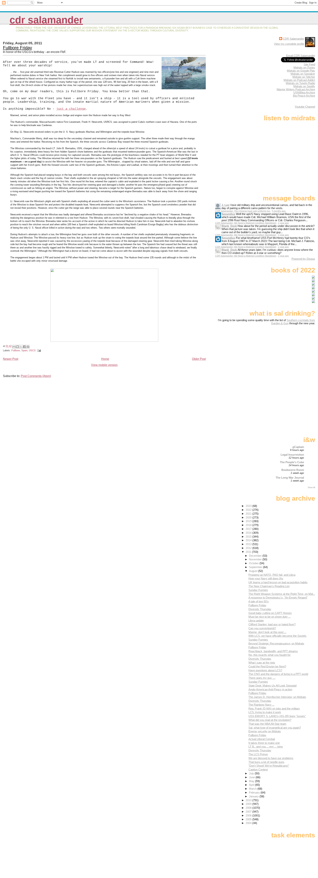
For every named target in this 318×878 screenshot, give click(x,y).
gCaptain (298, 446)
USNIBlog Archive (304, 92)
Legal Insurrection (292, 454)
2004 (249, 823)
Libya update (256, 620)
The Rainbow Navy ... (261, 704)
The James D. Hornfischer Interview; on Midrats (277, 697)
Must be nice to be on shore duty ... (269, 616)
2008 (249, 807)
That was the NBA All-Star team (267, 723)
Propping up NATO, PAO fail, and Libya (271, 574)
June (252, 777)
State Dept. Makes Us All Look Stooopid (272, 685)
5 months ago (279, 211)
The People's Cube (292, 462)
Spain (24, 350)
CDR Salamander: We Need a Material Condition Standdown (245, 223)
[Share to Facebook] (24, 347)
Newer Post (10, 358)
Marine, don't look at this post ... (267, 632)
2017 (249, 528)
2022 (249, 509)
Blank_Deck (229, 225)
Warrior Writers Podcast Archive (296, 89)
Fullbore (15, 350)
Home (105, 358)
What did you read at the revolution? (269, 719)
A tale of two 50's (258, 601)
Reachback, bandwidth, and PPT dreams (273, 651)
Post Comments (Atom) (36, 376)
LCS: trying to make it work (264, 712)
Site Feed (309, 64)
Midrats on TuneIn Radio (300, 83)
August (253, 570)
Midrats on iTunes (304, 67)
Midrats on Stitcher (303, 76)
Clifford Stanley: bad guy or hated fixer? (272, 624)
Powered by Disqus (303, 258)
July (252, 773)
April (252, 784)
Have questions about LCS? (265, 670)
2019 (249, 521)
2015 (249, 536)
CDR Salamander (46, 20)
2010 (249, 800)
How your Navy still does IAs (265, 578)
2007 (249, 811)
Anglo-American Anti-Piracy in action (270, 689)
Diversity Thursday (259, 609)
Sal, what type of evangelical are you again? (274, 727)
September (256, 567)
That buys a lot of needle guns (266, 762)
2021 (249, 513)
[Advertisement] (292, 354)
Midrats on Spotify (304, 86)
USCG (32, 350)
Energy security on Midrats (264, 731)
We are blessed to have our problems (270, 758)
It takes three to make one (264, 742)
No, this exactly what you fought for (269, 654)
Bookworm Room (292, 469)
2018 (249, 525)
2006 (249, 815)
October (254, 563)
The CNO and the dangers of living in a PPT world (278, 674)
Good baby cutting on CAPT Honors (270, 613)
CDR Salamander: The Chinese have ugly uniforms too (242, 211)
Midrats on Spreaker (303, 73)
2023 (249, 505)
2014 (249, 540)
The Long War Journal (290, 477)
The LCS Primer (258, 754)
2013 (249, 544)
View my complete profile (289, 43)
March (253, 788)
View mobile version (104, 365)
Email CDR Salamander (300, 55)
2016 (249, 532)
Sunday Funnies (258, 590)
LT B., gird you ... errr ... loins (265, 746)
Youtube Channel (305, 106)
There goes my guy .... (261, 677)
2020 (249, 517)
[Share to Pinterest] (28, 347)
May (252, 781)
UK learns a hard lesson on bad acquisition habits (278, 582)
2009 (249, 803)
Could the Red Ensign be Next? (267, 666)
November (255, 559)
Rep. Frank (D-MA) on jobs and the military (274, 708)
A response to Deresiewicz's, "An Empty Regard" (278, 597)
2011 (249, 551)
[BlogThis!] (17, 347)
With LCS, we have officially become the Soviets (277, 635)
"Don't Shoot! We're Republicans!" (268, 765)
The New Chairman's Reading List (268, 586)
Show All (311, 487)
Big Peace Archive (304, 95)
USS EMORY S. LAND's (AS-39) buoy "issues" (277, 716)
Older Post (199, 358)
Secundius (228, 214)
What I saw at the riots (261, 662)
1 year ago (283, 223)
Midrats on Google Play (301, 70)
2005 (249, 819)
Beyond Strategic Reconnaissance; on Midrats (276, 643)
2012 (249, 548)
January (254, 796)
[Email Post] (38, 350)
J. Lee (225, 205)
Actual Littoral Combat (261, 739)
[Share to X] (21, 347)
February (255, 792)
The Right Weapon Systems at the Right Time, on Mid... (281, 593)
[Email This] (14, 347)
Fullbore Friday (17, 47)
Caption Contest (258, 769)
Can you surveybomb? (262, 628)
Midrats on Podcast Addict (299, 80)
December (255, 555)
